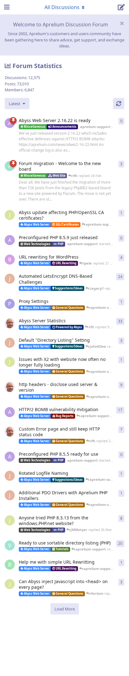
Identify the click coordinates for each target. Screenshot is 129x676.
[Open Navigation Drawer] (6, 7)
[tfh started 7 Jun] (10, 387)
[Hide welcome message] (121, 23)
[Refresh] (118, 103)
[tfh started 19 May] (10, 432)
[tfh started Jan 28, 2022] (10, 323)
